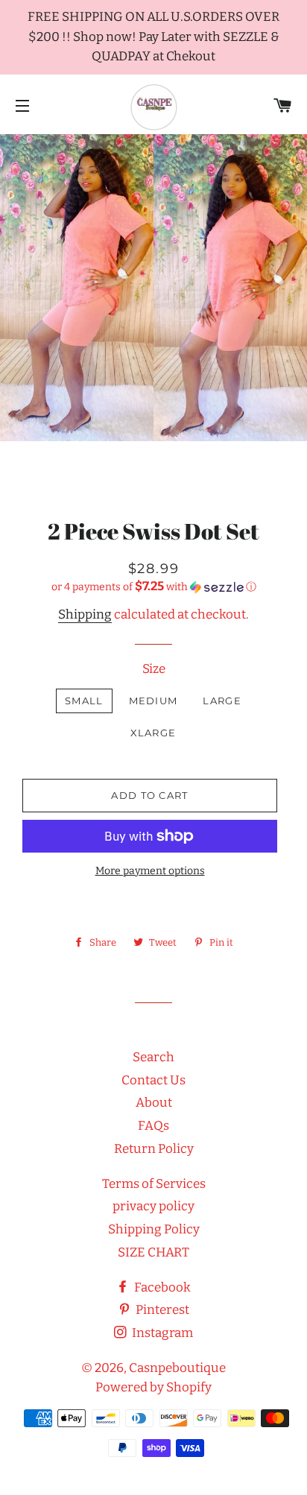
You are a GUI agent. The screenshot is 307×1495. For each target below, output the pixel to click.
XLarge (153, 733)
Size (153, 669)
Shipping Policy (154, 1229)
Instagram (161, 1333)
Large (222, 701)
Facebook (161, 1287)
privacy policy (153, 1206)
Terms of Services (154, 1184)
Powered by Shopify (153, 1387)
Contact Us (153, 1080)
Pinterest (161, 1310)
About (154, 1102)
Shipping (85, 614)
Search (153, 1057)
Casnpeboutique (177, 1368)
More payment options (150, 871)
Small (84, 701)
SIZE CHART (153, 1252)
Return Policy (154, 1149)
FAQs (153, 1126)
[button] (153, 586)
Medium (153, 701)
